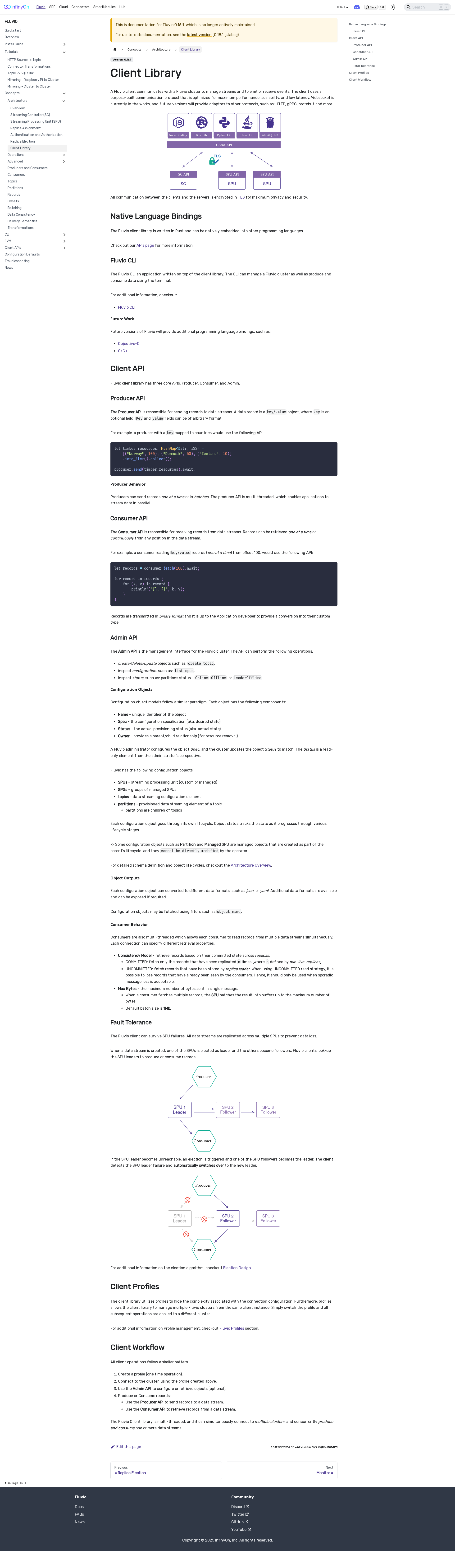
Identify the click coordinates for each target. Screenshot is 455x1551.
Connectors (81, 7)
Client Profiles (359, 72)
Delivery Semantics (22, 221)
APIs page (145, 245)
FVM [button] (8, 241)
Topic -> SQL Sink (21, 73)
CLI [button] (7, 234)
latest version (199, 35)
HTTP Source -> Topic (24, 60)
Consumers (16, 175)
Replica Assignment (25, 128)
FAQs (79, 1514)
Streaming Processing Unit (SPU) (35, 122)
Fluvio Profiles (231, 1328)
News (9, 268)
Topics (13, 181)
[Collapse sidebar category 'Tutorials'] (64, 52)
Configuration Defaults (22, 254)
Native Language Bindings (368, 24)
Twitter (237, 1514)
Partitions (15, 188)
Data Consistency (21, 215)
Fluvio (41, 7)
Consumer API (363, 52)
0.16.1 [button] (341, 7)
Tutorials (11, 52)
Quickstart (13, 30)
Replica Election (22, 141)
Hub (122, 7)
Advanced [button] (15, 161)
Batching (15, 208)
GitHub (237, 1522)
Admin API (360, 59)
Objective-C (129, 343)
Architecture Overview (251, 865)
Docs (79, 1507)
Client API (356, 38)
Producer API (362, 45)
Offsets (13, 201)
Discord (238, 1507)
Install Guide (14, 44)
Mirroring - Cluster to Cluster (29, 86)
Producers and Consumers (28, 168)
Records (14, 195)
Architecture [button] (17, 101)
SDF (52, 7)
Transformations (21, 228)
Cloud (63, 7)
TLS (241, 197)
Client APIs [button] (13, 248)
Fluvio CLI (126, 307)
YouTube (238, 1529)
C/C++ (124, 351)
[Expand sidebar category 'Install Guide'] (64, 44)
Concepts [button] (12, 93)
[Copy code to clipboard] (332, 448)
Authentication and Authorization (36, 135)
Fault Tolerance (364, 66)
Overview (12, 37)
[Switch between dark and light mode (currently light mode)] (393, 7)
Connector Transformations (29, 67)
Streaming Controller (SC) (30, 115)
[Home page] (114, 49)
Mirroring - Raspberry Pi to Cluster (33, 80)
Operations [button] (16, 155)
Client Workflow (360, 79)
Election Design (237, 1268)
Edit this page (128, 1446)
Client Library (20, 148)
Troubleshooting (17, 261)
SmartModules (104, 7)
